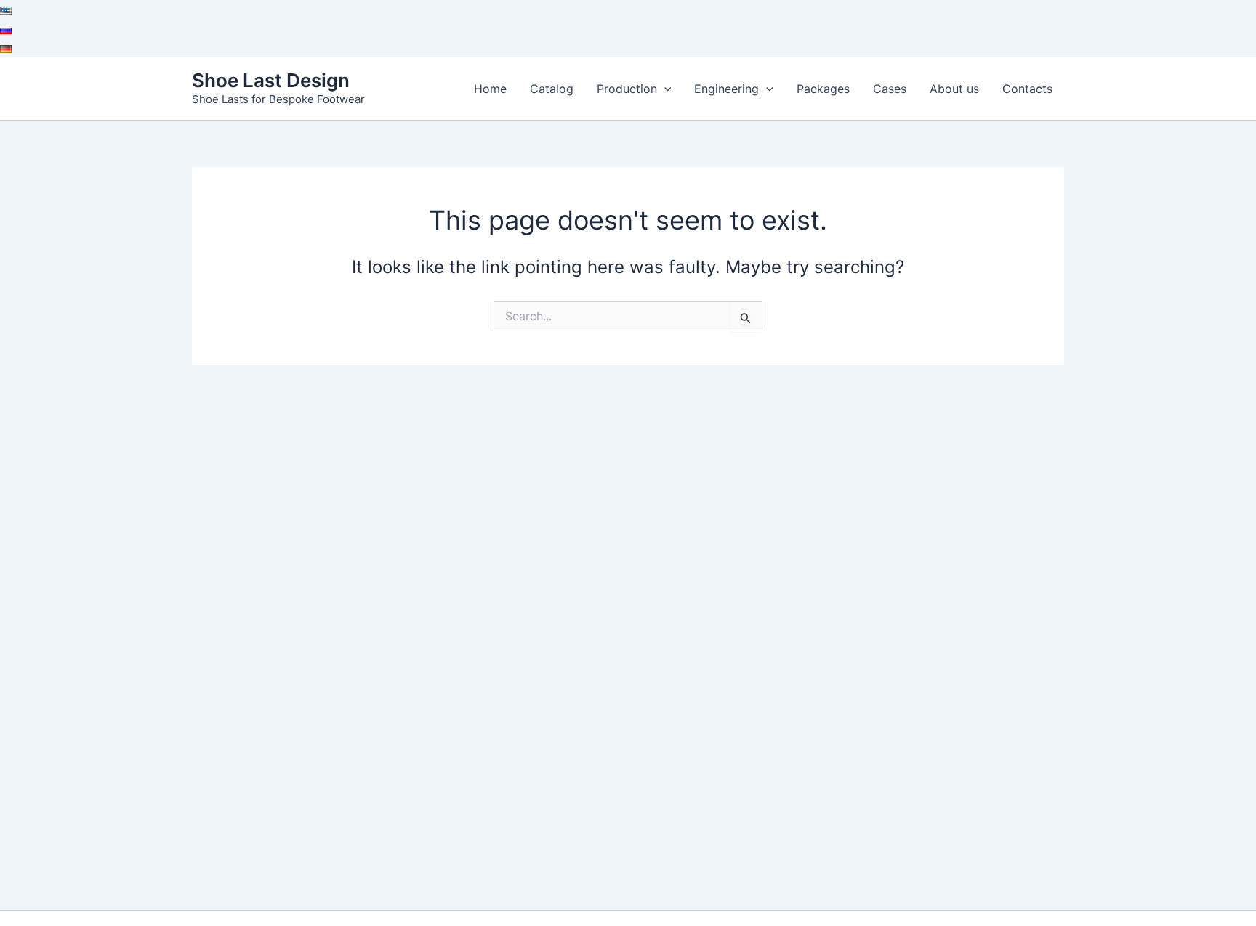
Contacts (1027, 89)
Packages (823, 89)
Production (627, 89)
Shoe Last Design (271, 80)
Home (490, 89)
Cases (889, 89)
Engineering (726, 89)
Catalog (551, 89)
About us (954, 89)
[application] (664, 89)
